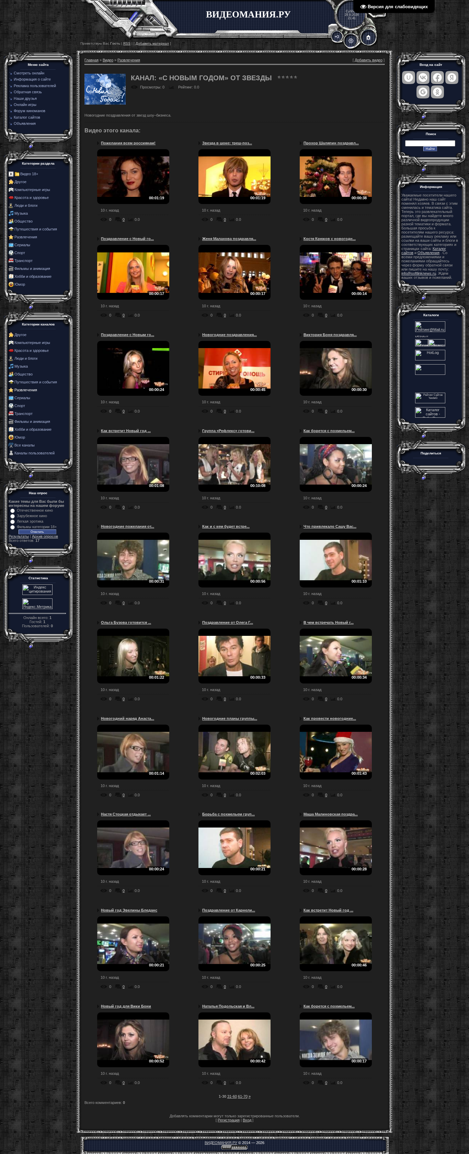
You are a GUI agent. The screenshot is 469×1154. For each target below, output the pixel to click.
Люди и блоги (25, 205)
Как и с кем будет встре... (226, 526)
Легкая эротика (30, 521)
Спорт (19, 253)
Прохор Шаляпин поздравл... (331, 143)
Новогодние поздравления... (229, 335)
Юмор (19, 284)
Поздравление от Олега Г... (227, 622)
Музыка (21, 213)
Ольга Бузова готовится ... (126, 622)
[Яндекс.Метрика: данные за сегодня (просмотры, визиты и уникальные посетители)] (37, 603)
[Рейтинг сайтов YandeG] (430, 402)
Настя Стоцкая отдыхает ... (126, 814)
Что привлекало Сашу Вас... (330, 526)
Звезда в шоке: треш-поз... (227, 143)
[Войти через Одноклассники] (437, 91)
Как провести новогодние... (330, 718)
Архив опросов (45, 536)
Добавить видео (368, 60)
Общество (23, 221)
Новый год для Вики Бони (126, 1006)
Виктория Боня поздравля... (330, 335)
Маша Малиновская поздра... (331, 814)
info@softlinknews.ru (418, 273)
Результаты (19, 536)
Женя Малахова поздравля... (229, 239)
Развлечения (25, 237)
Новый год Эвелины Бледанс (129, 910)
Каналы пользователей (34, 453)
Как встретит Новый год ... (126, 431)
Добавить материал (152, 43)
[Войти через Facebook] (437, 77)
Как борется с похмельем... (329, 431)
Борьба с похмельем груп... (228, 814)
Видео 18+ (29, 174)
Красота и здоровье (31, 197)
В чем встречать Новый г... (329, 622)
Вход (247, 1120)
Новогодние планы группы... (229, 718)
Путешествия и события (35, 229)
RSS (126, 43)
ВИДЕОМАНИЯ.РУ (221, 1143)
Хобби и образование (33, 276)
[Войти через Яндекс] (451, 77)
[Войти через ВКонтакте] (423, 77)
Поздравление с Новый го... (127, 239)
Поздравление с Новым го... (127, 335)
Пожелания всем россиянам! (128, 143)
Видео (108, 60)
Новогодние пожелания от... (127, 526)
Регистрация (229, 1120)
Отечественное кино (35, 510)
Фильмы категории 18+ (37, 527)
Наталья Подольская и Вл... (228, 1006)
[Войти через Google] (423, 91)
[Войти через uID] (408, 77)
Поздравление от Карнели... (228, 910)
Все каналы (24, 445)
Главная (91, 60)
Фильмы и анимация (32, 268)
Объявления (428, 253)
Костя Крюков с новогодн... (330, 239)
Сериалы (22, 245)
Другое (20, 182)
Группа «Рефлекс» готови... (228, 431)
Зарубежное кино (32, 516)
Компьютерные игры (32, 190)
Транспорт (23, 261)
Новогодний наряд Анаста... (127, 718)
